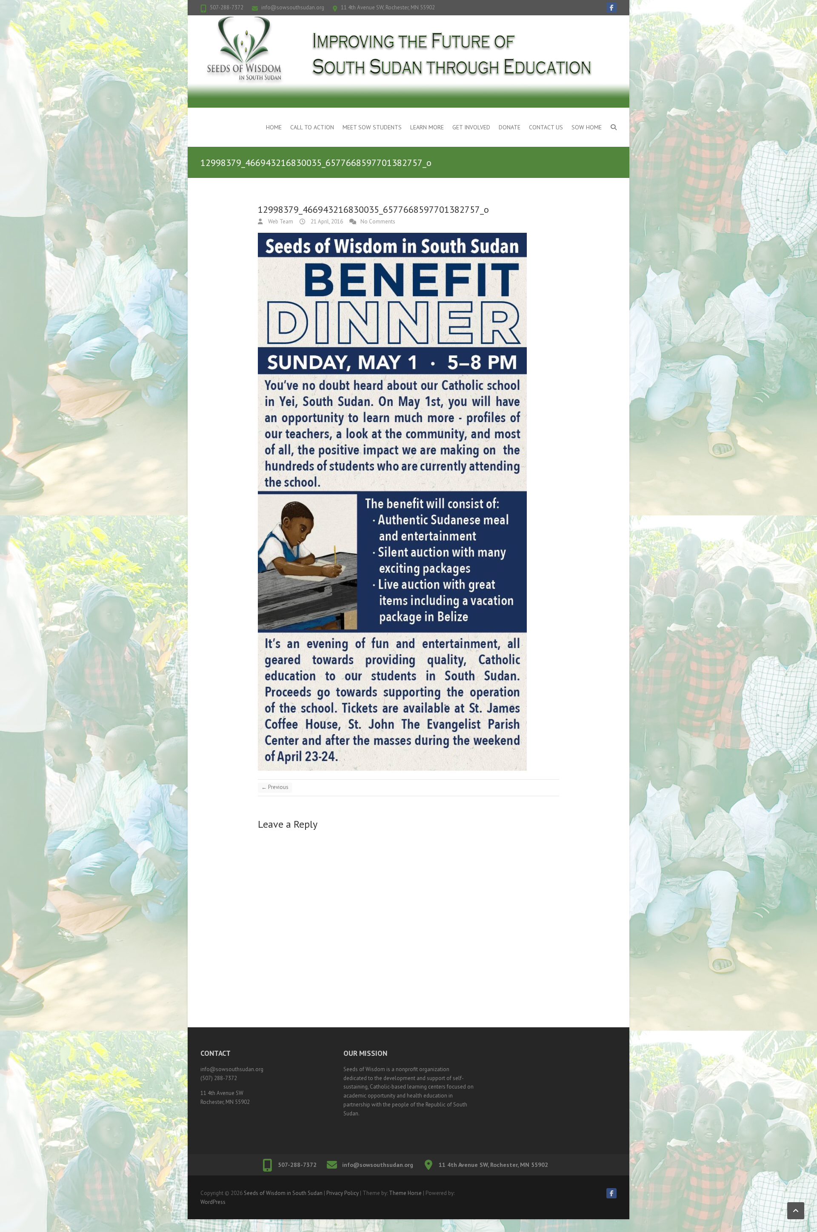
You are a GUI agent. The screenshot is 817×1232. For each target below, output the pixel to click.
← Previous (275, 787)
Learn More (427, 127)
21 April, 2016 (326, 221)
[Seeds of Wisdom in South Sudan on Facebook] (611, 8)
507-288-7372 (226, 7)
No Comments (377, 221)
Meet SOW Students (372, 127)
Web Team (280, 221)
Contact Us (546, 127)
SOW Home (586, 127)
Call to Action (312, 127)
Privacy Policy (342, 1193)
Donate (509, 127)
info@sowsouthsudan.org (292, 7)
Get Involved (471, 127)
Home (274, 127)
